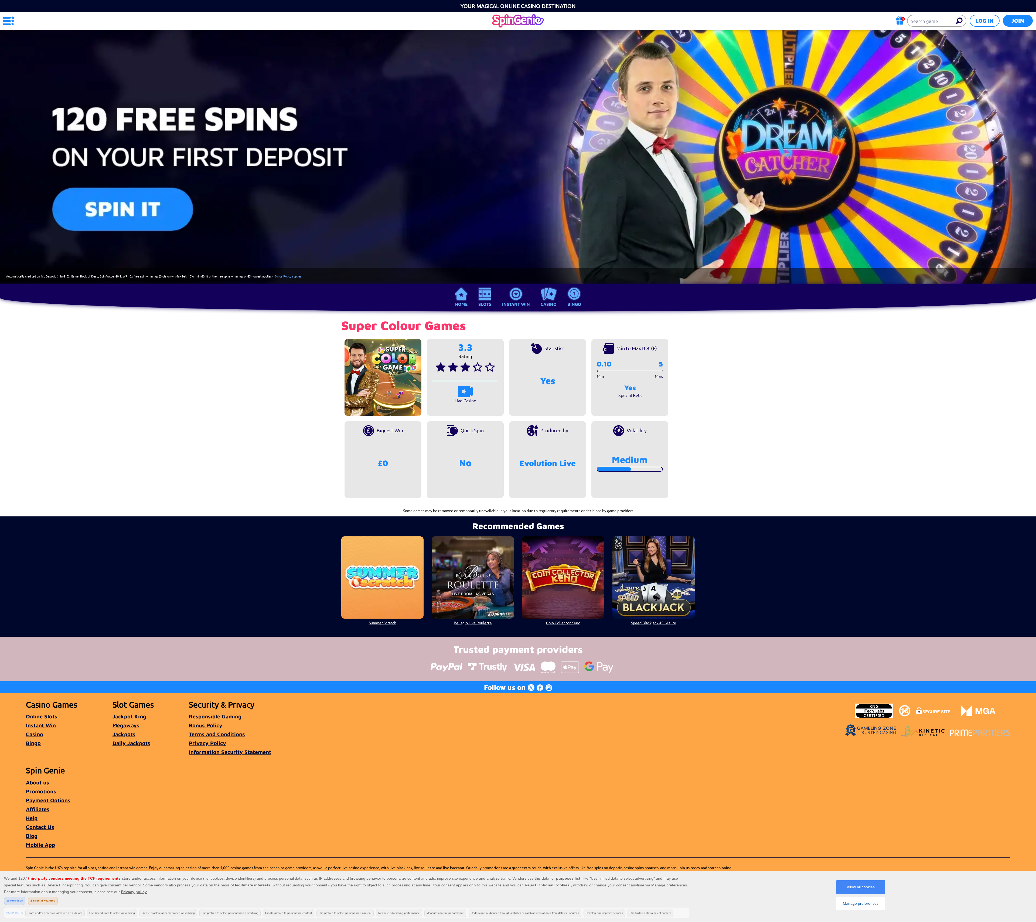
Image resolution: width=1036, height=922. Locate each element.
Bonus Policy (205, 725)
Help (32, 818)
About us (37, 782)
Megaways (126, 725)
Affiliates (37, 809)
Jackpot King (129, 716)
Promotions (41, 791)
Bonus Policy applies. (288, 276)
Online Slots (41, 716)
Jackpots (124, 734)
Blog (32, 836)
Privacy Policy (207, 743)
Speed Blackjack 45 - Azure (653, 622)
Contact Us (40, 827)
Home (461, 304)
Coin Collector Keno (563, 622)
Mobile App (40, 845)
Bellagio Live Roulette (473, 622)
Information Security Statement (230, 752)
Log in (985, 21)
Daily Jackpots (131, 743)
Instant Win (516, 304)
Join (1017, 21)
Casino (549, 304)
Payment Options (48, 800)
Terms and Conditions (217, 734)
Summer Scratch (382, 622)
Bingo (574, 304)
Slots (484, 304)
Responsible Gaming (215, 716)
